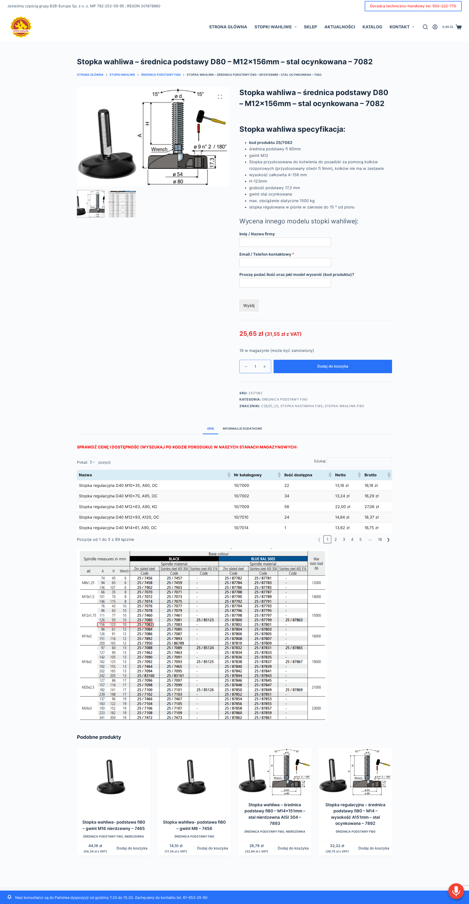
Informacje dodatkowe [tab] (242, 428)
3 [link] (344, 539)
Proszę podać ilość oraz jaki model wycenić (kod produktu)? (296, 274)
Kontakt (400, 26)
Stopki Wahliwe (273, 26)
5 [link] (360, 539)
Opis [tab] (210, 428)
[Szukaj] (425, 26)
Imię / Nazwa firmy (257, 233)
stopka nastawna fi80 (301, 406)
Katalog (372, 26)
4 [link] (352, 539)
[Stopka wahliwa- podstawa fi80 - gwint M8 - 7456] (194, 780)
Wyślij (249, 305)
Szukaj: (320, 461)
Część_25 (269, 406)
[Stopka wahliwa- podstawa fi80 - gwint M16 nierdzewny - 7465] (113, 780)
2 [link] (335, 539)
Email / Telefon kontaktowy (266, 254)
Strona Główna (228, 26)
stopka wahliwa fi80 (344, 406)
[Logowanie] (435, 26)
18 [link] (380, 539)
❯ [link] (388, 539)
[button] (228, 475)
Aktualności (339, 26)
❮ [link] (319, 539)
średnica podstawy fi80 (284, 399)
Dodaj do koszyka (332, 366)
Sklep (310, 26)
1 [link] (327, 539)
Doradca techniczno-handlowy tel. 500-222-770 (413, 6)
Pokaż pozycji (94, 462)
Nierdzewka (134, 836)
